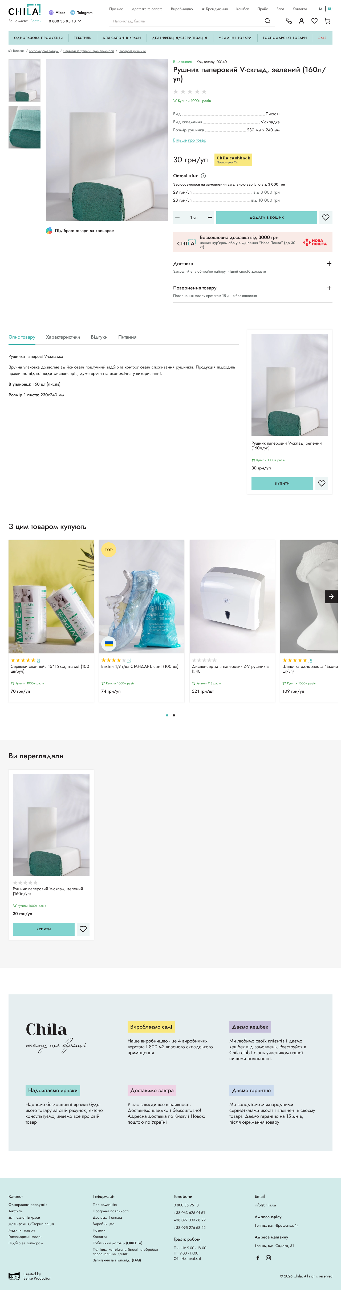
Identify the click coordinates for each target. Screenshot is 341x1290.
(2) (129, 660)
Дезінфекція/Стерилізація (179, 38)
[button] (331, 596)
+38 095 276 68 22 (190, 1227)
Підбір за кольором (26, 1243)
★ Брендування (214, 8)
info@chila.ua (265, 1205)
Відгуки (99, 337)
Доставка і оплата (107, 1217)
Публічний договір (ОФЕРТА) (117, 1243)
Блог (280, 8)
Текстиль (82, 38)
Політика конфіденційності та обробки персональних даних (125, 1251)
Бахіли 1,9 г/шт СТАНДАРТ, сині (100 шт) (139, 666)
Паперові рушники (132, 51)
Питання (127, 337)
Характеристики (63, 337)
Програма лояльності (111, 1211)
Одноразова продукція (38, 38)
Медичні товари (235, 38)
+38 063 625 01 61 (189, 1212)
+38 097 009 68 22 (190, 1220)
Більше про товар (189, 140)
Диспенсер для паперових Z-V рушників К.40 (230, 669)
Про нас (116, 8)
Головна (19, 51)
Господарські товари (285, 38)
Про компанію (105, 1204)
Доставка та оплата (147, 8)
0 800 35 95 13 (62, 21)
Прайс (262, 8)
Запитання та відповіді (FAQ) (117, 1260)
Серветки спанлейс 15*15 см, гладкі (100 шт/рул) (50, 669)
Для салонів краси (122, 38)
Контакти (300, 8)
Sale (322, 38)
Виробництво (182, 8)
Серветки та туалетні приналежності (88, 51)
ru (330, 8)
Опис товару (22, 337)
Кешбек (242, 8)
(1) (38, 660)
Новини (99, 1230)
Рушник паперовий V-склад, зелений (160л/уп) (286, 446)
